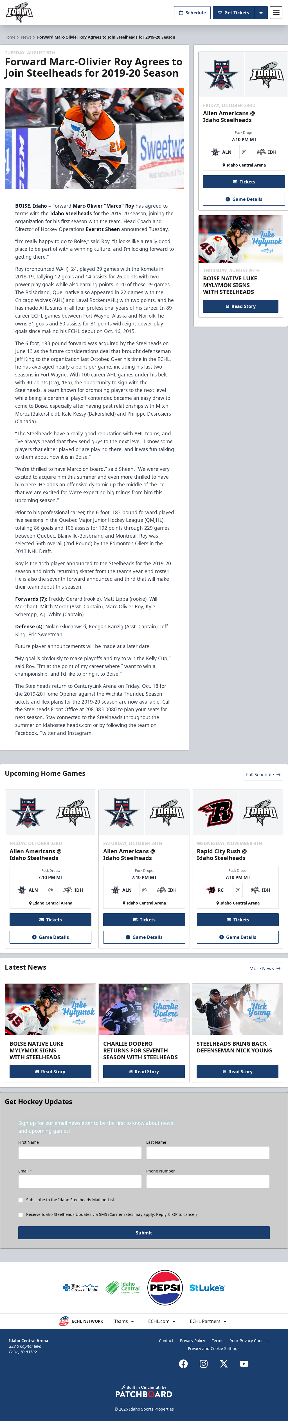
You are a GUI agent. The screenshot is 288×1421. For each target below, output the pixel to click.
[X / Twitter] (224, 1364)
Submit (144, 1233)
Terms (217, 1340)
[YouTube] (244, 1364)
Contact (166, 1340)
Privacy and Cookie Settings (214, 1348)
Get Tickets (236, 13)
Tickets (247, 182)
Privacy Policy (192, 1340)
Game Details (247, 199)
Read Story (243, 306)
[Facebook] (183, 1364)
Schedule (196, 13)
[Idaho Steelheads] (19, 12)
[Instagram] (204, 1364)
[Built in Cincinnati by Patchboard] (144, 1391)
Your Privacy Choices (249, 1340)
